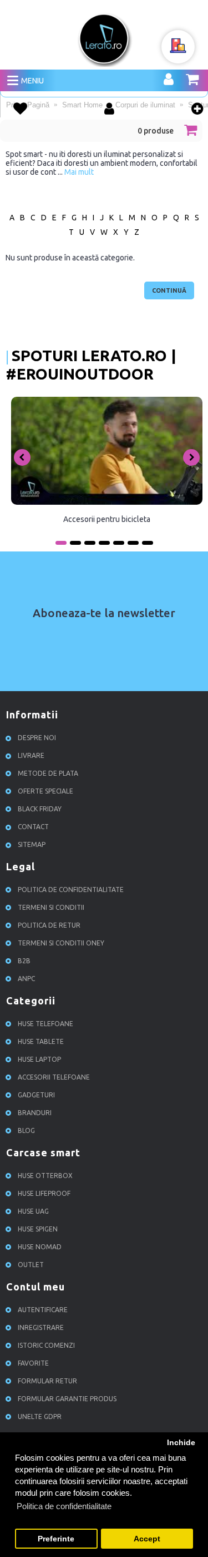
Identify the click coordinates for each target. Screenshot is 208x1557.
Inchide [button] (181, 1442)
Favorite (33, 1363)
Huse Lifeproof (44, 1194)
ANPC (26, 979)
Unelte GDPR (40, 1417)
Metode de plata (48, 773)
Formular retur (47, 1381)
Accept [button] (147, 1539)
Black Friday (40, 809)
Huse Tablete (41, 1042)
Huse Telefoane (45, 1024)
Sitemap (31, 845)
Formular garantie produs (67, 1399)
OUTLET (31, 1265)
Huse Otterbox (45, 1176)
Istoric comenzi (46, 1345)
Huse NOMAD (40, 1247)
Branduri (35, 1113)
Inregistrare (41, 1328)
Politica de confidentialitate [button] (64, 1506)
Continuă (169, 290)
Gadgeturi (36, 1095)
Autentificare (43, 1310)
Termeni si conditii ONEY (61, 943)
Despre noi (37, 738)
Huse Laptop (39, 1059)
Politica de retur (49, 925)
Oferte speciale (45, 791)
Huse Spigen (38, 1229)
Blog (26, 1131)
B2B (24, 961)
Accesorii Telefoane (54, 1077)
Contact (33, 827)
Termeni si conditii (51, 907)
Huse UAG (33, 1211)
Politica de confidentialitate (71, 890)
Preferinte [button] (56, 1539)
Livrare (31, 756)
